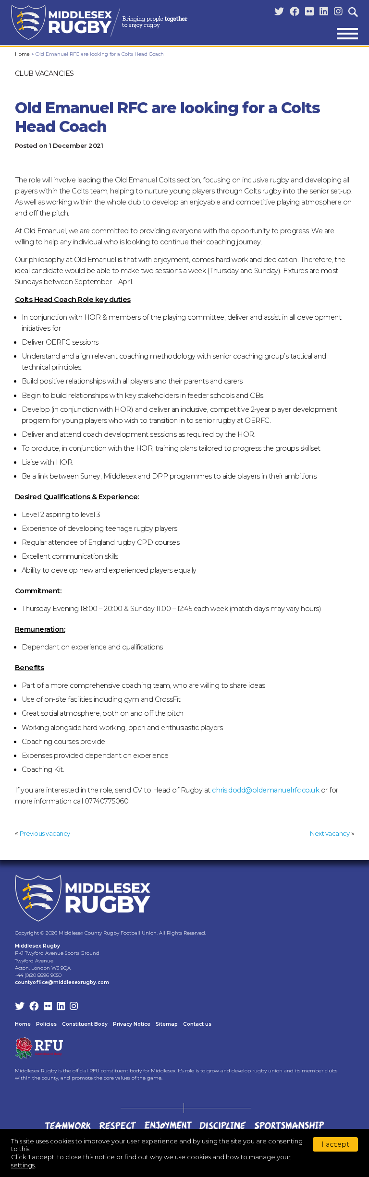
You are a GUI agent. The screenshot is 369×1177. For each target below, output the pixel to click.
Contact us (197, 1024)
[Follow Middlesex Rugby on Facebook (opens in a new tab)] (294, 12)
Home (22, 54)
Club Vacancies (44, 73)
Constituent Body (85, 1024)
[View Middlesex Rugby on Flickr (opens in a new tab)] (309, 12)
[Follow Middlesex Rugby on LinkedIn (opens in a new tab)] (324, 12)
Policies (46, 1024)
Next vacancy (329, 833)
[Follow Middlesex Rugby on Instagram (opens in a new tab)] (338, 12)
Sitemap (167, 1024)
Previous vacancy (45, 833)
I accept (335, 1144)
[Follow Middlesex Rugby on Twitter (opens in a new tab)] (279, 12)
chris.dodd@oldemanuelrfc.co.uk (265, 790)
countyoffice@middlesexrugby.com (62, 982)
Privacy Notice (131, 1024)
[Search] (353, 12)
